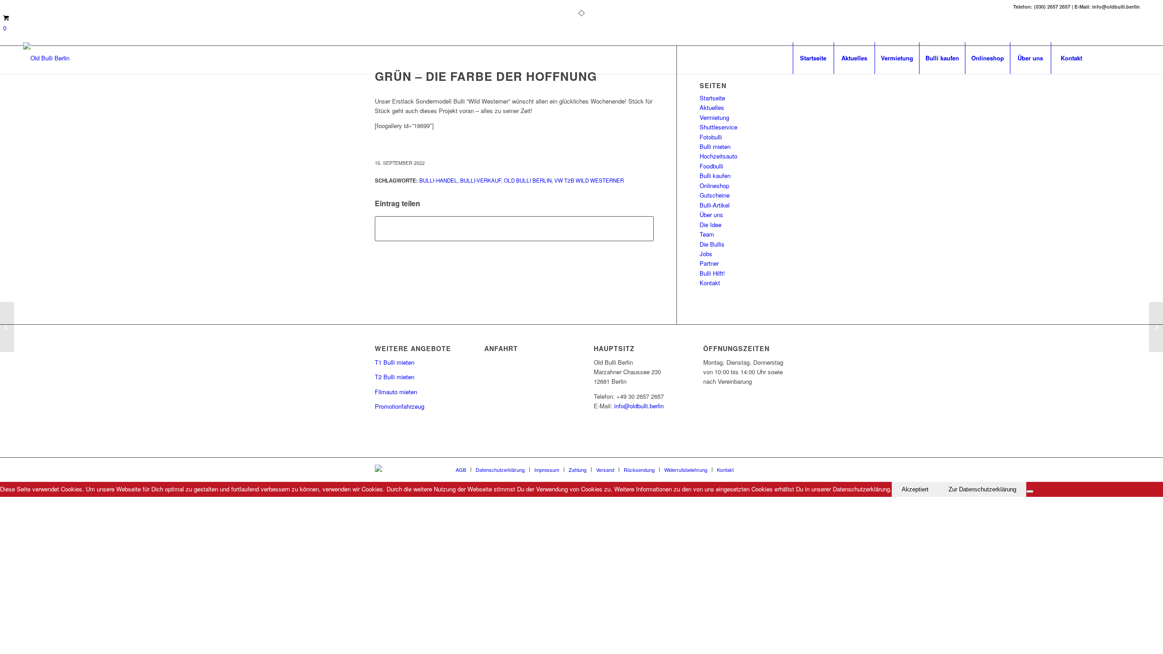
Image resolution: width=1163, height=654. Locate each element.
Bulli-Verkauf (480, 180)
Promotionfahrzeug (399, 406)
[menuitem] (813, 58)
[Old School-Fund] (7, 327)
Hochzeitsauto (718, 156)
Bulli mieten (715, 146)
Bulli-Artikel (715, 205)
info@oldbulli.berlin (639, 405)
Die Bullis (712, 244)
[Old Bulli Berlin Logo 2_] (46, 58)
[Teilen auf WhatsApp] (514, 228)
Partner (709, 263)
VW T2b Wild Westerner (589, 180)
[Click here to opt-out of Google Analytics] (1030, 491)
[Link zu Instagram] (1133, 57)
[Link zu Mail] (1119, 57)
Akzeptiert (915, 489)
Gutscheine (715, 195)
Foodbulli (711, 166)
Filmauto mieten (396, 391)
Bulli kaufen (715, 175)
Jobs (706, 253)
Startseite (712, 98)
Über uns (711, 214)
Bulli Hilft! (712, 273)
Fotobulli (711, 137)
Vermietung (714, 117)
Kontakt (710, 282)
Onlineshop (714, 185)
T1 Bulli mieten (394, 362)
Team (707, 234)
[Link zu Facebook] (1106, 57)
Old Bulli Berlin (528, 180)
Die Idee (710, 224)
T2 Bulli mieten (394, 376)
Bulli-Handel (438, 180)
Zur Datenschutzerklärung (982, 489)
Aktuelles (712, 107)
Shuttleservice (718, 127)
